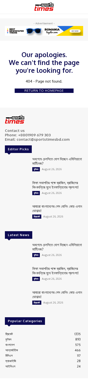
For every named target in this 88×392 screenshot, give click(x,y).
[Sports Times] (44, 6)
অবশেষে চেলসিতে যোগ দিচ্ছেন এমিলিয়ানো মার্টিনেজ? (57, 161)
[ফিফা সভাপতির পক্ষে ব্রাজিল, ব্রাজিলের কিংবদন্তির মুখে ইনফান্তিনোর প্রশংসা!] (16, 190)
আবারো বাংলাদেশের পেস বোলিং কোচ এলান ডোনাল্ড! (57, 208)
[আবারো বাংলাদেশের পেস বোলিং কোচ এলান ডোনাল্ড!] (16, 213)
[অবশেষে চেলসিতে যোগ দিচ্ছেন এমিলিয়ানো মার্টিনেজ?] (16, 166)
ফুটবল (36, 169)
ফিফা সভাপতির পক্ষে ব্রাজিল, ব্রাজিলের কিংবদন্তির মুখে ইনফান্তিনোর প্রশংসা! (55, 185)
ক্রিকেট (37, 216)
